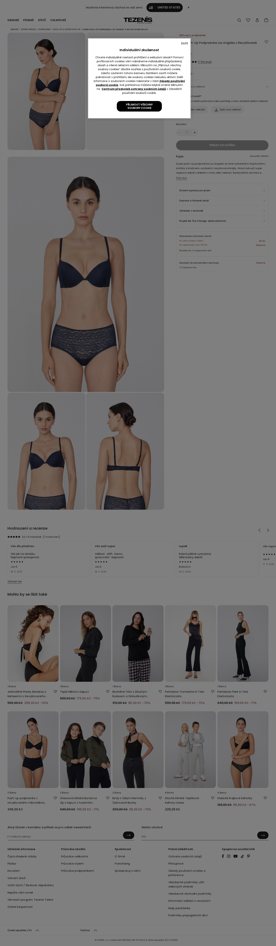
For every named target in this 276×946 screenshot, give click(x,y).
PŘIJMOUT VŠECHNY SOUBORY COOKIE (139, 106)
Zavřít (184, 43)
